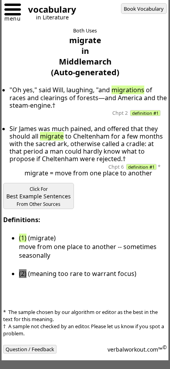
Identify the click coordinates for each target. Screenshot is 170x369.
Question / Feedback (29, 349)
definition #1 (145, 113)
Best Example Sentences (38, 196)
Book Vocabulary (144, 8)
